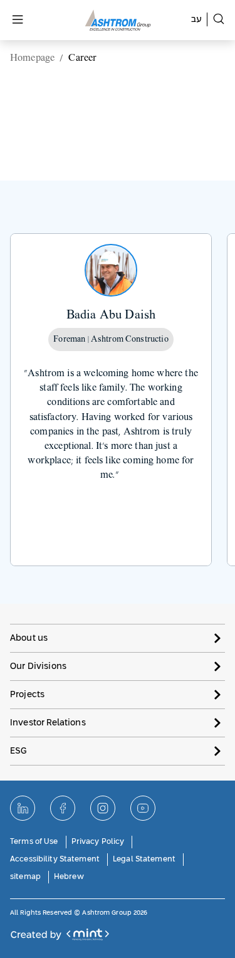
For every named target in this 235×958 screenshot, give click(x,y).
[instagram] (102, 808)
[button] (117, 638)
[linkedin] (22, 808)
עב (196, 19)
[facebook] (62, 808)
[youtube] (142, 808)
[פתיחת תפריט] (17, 20)
